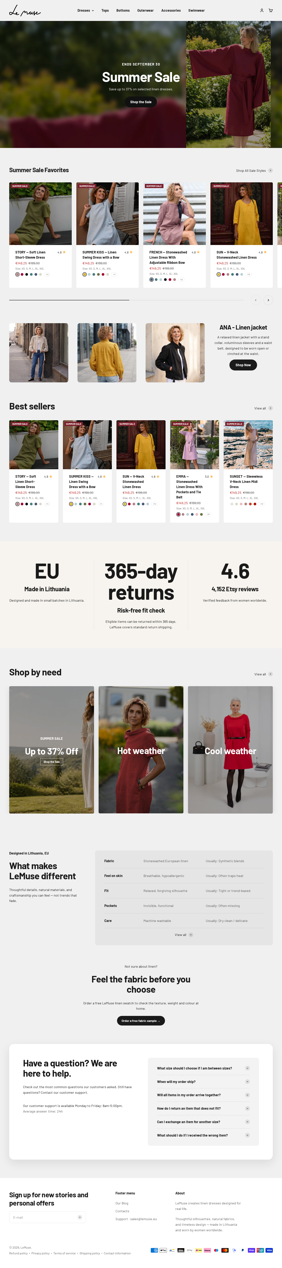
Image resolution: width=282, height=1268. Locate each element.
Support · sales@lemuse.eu (136, 1219)
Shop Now (243, 365)
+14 (47, 274)
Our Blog (121, 1203)
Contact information (117, 1253)
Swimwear (196, 10)
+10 (181, 279)
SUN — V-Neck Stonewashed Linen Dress (133, 481)
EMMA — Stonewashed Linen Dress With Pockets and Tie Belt (189, 486)
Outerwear (145, 10)
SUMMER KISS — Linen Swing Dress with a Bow (82, 481)
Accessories (171, 10)
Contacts (122, 1211)
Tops (105, 10)
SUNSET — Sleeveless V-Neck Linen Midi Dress (246, 481)
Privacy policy (40, 1253)
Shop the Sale (141, 102)
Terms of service (64, 1253)
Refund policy (18, 1253)
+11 (114, 274)
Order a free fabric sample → (141, 1020)
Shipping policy (90, 1253)
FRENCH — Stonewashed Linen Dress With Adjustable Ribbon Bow (168, 257)
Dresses (84, 10)
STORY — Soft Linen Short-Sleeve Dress (25, 481)
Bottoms (123, 10)
